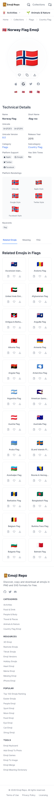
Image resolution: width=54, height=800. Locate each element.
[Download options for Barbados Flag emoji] (20, 506)
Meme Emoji (9, 671)
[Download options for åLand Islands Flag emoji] (45, 455)
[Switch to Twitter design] (31, 84)
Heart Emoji (8, 666)
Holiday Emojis (10, 661)
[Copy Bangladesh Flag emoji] (34, 506)
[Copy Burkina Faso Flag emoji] (34, 531)
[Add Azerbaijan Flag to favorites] (14, 480)
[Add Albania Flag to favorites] (14, 352)
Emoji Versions (10, 656)
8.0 (4, 137)
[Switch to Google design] (23, 84)
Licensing (43, 795)
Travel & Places (10, 619)
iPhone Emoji (9, 680)
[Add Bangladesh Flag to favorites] (40, 506)
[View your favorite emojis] (50, 4)
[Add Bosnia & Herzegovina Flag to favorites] (40, 480)
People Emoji (9, 703)
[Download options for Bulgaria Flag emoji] (20, 557)
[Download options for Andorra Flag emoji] (45, 276)
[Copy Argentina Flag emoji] (8, 404)
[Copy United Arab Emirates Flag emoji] (8, 301)
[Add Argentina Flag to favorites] (14, 404)
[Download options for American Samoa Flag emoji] (45, 404)
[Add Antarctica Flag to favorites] (40, 378)
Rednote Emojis (10, 647)
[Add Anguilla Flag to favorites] (40, 327)
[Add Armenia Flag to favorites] (40, 352)
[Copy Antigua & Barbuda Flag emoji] (8, 327)
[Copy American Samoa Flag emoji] (34, 404)
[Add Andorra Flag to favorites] (40, 276)
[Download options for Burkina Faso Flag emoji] (45, 531)
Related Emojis (10, 240)
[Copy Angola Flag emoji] (8, 378)
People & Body (10, 614)
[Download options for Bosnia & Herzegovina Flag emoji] (45, 480)
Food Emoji (8, 718)
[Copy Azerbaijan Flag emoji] (8, 480)
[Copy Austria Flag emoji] (8, 429)
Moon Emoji (8, 713)
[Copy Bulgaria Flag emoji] (8, 557)
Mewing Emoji (9, 676)
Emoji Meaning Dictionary (15, 770)
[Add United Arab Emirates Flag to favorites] (14, 301)
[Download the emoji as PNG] (34, 75)
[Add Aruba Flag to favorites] (14, 455)
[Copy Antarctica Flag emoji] (34, 378)
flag (5, 227)
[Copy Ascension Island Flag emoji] (8, 276)
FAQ (38, 240)
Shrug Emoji (9, 732)
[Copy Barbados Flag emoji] (8, 506)
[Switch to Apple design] (16, 84)
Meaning (26, 240)
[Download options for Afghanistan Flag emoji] (45, 301)
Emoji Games (9, 755)
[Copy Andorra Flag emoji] (34, 276)
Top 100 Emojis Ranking (14, 694)
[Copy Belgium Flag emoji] (8, 531)
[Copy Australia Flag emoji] (34, 429)
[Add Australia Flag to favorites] (40, 429)
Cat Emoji (7, 727)
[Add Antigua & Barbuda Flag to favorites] (14, 327)
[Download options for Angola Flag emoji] (20, 378)
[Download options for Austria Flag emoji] (20, 429)
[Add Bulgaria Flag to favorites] (14, 557)
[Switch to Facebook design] (38, 84)
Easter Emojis (9, 698)
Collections (39, 4)
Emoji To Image (10, 760)
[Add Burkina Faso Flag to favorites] (40, 531)
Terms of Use (12, 795)
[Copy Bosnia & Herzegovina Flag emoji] (34, 480)
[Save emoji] (19, 75)
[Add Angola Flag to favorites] (14, 378)
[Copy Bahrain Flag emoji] (34, 557)
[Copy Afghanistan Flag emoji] (34, 301)
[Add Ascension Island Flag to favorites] (14, 276)
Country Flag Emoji (12, 629)
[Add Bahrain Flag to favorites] (40, 557)
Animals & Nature (11, 624)
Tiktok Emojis (9, 651)
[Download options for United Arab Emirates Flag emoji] (20, 301)
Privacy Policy (28, 795)
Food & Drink (9, 609)
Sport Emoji (8, 708)
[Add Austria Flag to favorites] (14, 429)
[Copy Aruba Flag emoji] (8, 455)
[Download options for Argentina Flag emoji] (20, 404)
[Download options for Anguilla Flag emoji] (45, 327)
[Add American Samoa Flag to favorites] (40, 404)
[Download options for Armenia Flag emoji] (45, 352)
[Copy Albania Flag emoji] (8, 352)
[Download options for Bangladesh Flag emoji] (45, 506)
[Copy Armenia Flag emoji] (34, 352)
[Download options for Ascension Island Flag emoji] (20, 276)
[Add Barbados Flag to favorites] (14, 506)
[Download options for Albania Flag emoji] (20, 352)
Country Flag (35, 147)
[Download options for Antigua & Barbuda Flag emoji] (20, 327)
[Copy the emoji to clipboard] (27, 75)
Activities (7, 604)
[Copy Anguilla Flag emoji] (34, 327)
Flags (5, 147)
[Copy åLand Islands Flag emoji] (34, 455)
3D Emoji (7, 642)
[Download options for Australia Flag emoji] (45, 429)
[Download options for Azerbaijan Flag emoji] (20, 480)
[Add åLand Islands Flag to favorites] (40, 455)
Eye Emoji (7, 723)
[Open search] (28, 4)
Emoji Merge (9, 765)
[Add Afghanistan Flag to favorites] (40, 301)
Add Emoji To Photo (12, 750)
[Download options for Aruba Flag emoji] (20, 455)
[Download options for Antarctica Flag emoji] (45, 378)
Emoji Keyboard (10, 745)
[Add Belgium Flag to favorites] (14, 531)
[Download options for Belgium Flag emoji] (20, 531)
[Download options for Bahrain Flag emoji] (45, 557)
